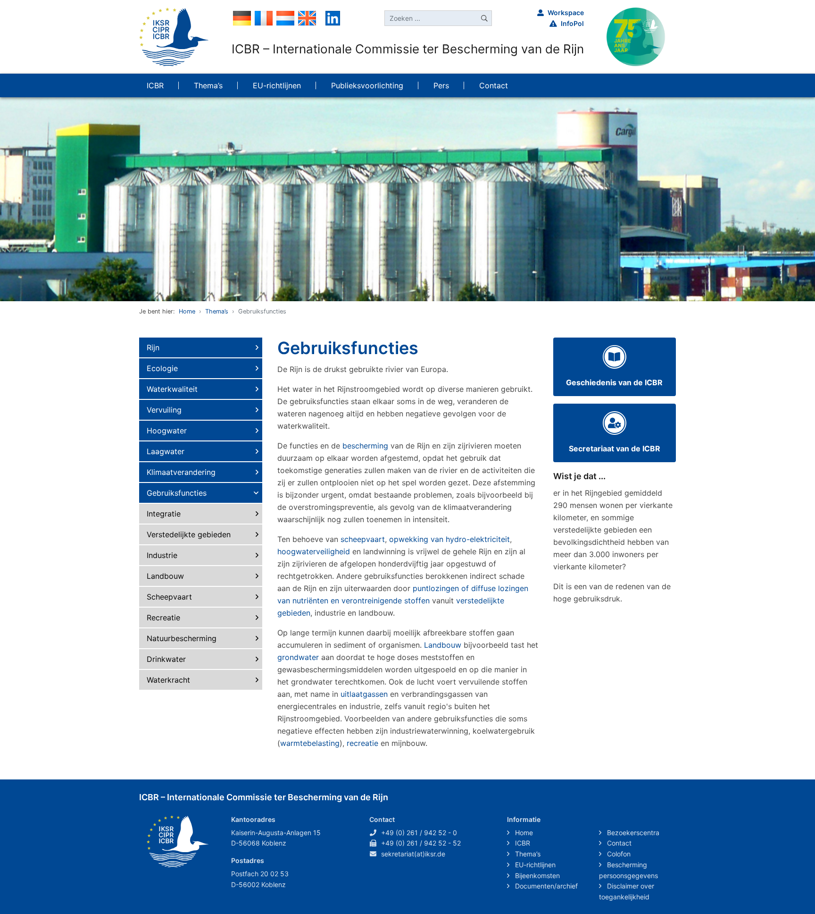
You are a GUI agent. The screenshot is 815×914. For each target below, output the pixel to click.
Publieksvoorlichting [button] (367, 85)
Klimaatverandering (181, 472)
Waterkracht (168, 680)
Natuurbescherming (181, 638)
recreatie (362, 743)
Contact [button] (493, 85)
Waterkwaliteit (172, 389)
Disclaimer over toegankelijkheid (626, 891)
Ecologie (162, 368)
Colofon (618, 854)
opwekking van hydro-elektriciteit (449, 539)
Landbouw (165, 576)
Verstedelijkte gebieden (189, 534)
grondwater (298, 657)
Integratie (164, 513)
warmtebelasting (310, 743)
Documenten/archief (545, 886)
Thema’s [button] (208, 85)
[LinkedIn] (332, 17)
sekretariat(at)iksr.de (413, 854)
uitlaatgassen (364, 694)
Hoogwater (167, 430)
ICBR (521, 843)
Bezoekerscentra (632, 833)
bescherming (365, 445)
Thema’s (216, 311)
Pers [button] (441, 85)
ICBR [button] (155, 85)
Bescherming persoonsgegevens (628, 870)
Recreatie (163, 617)
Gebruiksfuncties (177, 493)
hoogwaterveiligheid (313, 551)
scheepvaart (363, 539)
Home (187, 311)
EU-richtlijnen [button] (277, 85)
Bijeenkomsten (536, 876)
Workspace (566, 12)
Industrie (162, 555)
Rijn (153, 347)
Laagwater (165, 451)
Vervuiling (164, 410)
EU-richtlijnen (534, 865)
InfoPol (572, 23)
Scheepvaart (169, 596)
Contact (618, 843)
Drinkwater (166, 659)
